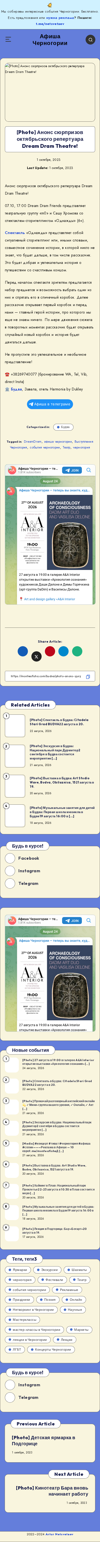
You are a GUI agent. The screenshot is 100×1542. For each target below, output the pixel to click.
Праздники (21, 1299)
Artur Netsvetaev (59, 1534)
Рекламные (69, 1290)
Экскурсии (49, 1270)
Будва (16, 389)
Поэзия (50, 1299)
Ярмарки (20, 1270)
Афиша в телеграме (52, 404)
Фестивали (54, 1280)
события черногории (45, 447)
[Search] (90, 40)
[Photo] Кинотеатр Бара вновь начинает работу (52, 1491)
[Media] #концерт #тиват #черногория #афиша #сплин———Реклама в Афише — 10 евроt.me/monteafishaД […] (56, 1147)
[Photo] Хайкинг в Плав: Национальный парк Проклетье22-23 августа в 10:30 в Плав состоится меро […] (58, 1189)
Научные (75, 1309)
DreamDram (33, 441)
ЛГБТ (17, 1349)
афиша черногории (58, 441)
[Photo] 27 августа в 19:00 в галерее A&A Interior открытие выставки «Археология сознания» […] (58, 1062)
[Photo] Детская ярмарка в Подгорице (43, 1440)
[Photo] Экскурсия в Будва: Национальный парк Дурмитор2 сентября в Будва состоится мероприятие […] (55, 752)
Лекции (67, 1340)
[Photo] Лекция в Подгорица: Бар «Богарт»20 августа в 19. (54, 1230)
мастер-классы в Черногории (36, 1330)
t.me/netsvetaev (50, 23)
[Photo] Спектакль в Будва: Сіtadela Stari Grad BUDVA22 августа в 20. (59, 722)
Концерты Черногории (53, 1349)
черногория (81, 447)
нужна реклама (60, 17)
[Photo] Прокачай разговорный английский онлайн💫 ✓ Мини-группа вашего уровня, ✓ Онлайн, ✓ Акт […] (58, 1104)
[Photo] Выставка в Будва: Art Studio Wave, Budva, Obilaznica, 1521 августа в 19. (62, 782)
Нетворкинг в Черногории (33, 1309)
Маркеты (81, 1330)
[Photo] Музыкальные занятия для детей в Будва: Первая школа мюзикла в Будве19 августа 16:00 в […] (62, 812)
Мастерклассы (24, 1320)
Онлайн (76, 1299)
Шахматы (79, 1270)
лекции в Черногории (30, 1340)
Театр (66, 447)
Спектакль (15, 232)
